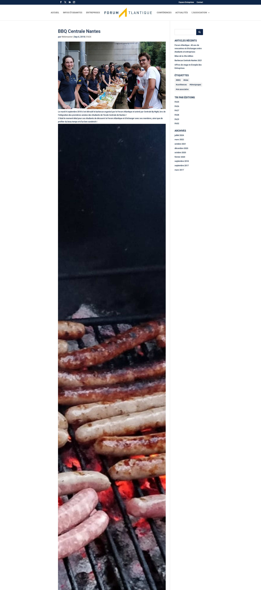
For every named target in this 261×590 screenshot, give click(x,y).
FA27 (177, 110)
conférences (182, 85)
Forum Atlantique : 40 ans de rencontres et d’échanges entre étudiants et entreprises (188, 48)
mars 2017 (179, 170)
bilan (186, 80)
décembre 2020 (181, 148)
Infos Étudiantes (72, 12)
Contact (200, 2)
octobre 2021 (180, 144)
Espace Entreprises (186, 2)
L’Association (199, 12)
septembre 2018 (182, 161)
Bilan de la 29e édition (184, 56)
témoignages (196, 85)
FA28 (177, 115)
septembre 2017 (182, 165)
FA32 (177, 123)
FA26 (88, 37)
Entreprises (93, 12)
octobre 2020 (180, 152)
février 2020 (180, 157)
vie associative (182, 89)
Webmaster (67, 37)
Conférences (164, 12)
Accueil (55, 12)
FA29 (177, 119)
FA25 (177, 102)
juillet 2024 (179, 135)
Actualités (181, 12)
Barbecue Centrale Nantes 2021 (188, 60)
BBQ (178, 80)
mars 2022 (179, 139)
